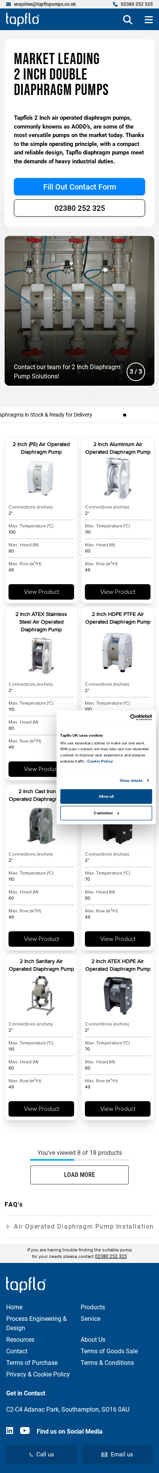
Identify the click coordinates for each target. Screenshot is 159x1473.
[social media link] (9, 1431)
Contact (16, 1351)
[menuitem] (41, 4)
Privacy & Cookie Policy (38, 1374)
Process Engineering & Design (36, 1323)
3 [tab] (91, 391)
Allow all (106, 796)
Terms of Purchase (32, 1362)
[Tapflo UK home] (22, 19)
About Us (93, 1339)
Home (14, 1307)
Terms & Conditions (107, 1362)
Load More (79, 1174)
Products (93, 1307)
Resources (20, 1339)
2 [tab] (79, 391)
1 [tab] (68, 391)
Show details (131, 780)
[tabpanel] (79, 311)
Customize (103, 812)
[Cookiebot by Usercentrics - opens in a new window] (130, 717)
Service (90, 1318)
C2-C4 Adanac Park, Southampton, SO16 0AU (67, 1409)
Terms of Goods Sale (109, 1351)
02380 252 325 (79, 208)
